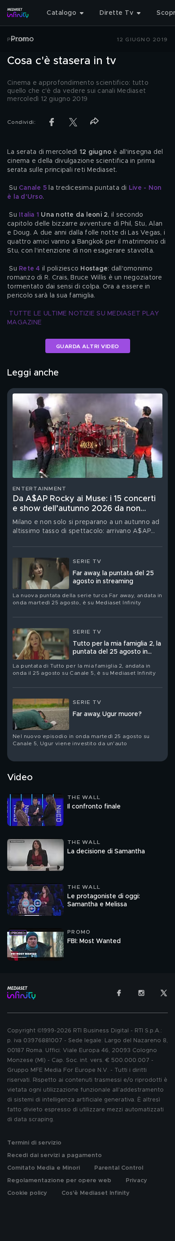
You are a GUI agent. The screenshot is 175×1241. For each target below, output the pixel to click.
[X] (164, 993)
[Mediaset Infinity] (18, 13)
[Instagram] (141, 993)
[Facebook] (119, 993)
